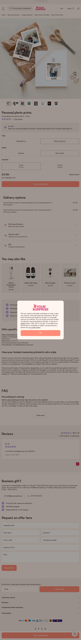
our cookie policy (34, 327)
